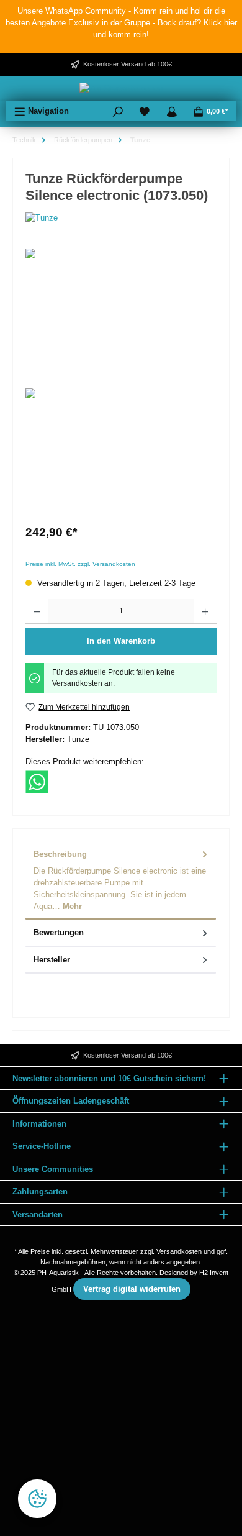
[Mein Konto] (172, 111)
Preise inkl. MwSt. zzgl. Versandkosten (80, 563)
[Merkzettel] (144, 111)
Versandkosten (179, 1251)
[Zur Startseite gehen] (121, 88)
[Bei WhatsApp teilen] (37, 781)
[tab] (120, 880)
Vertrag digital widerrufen (132, 1289)
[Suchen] (118, 111)
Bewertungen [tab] (59, 932)
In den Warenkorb (121, 641)
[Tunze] (121, 218)
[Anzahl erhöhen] (205, 611)
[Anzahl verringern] (36, 611)
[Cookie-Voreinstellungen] (37, 1498)
